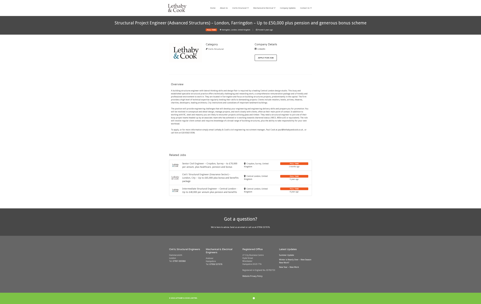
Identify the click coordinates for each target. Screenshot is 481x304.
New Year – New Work (289, 267)
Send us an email (237, 227)
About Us (224, 8)
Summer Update (286, 255)
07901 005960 (179, 261)
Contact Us (305, 8)
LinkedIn (261, 49)
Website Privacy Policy (252, 276)
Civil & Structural (239, 8)
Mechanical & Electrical (263, 8)
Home (212, 8)
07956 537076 (263, 227)
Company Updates (288, 8)
